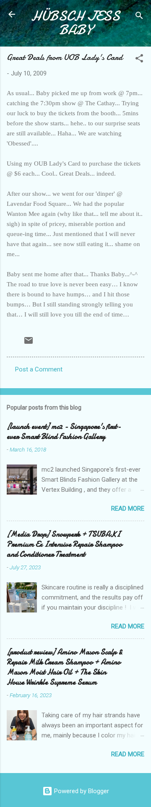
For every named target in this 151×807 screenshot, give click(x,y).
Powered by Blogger (80, 791)
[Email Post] (28, 343)
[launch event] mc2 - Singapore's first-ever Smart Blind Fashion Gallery (64, 431)
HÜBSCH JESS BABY (75, 23)
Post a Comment (38, 369)
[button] (139, 59)
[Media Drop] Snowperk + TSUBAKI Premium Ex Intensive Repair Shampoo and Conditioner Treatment (64, 544)
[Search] (139, 17)
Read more (127, 508)
